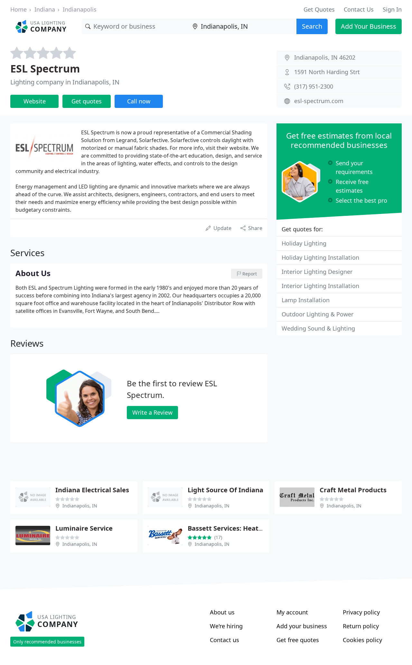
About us (222, 612)
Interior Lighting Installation (320, 286)
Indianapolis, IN (79, 506)
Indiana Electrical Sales (92, 490)
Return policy (361, 626)
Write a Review (152, 412)
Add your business (301, 626)
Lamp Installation (306, 300)
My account (292, 612)
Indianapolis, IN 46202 (324, 57)
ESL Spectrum (45, 68)
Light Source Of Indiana (225, 490)
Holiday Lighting (304, 243)
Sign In (392, 9)
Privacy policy (361, 612)
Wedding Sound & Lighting (318, 328)
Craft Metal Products (353, 490)
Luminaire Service (84, 528)
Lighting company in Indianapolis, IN (64, 82)
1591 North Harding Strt (327, 72)
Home (18, 9)
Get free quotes (297, 640)
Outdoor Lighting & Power (317, 314)
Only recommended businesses (47, 642)
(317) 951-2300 (313, 86)
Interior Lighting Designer (317, 271)
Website (34, 101)
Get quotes (86, 101)
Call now (138, 101)
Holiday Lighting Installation (320, 257)
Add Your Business (368, 26)
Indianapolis (80, 9)
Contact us (224, 640)
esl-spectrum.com (318, 101)
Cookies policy (362, 640)
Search (312, 26)
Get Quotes (319, 9)
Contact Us (359, 9)
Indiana (44, 9)
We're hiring (226, 626)
